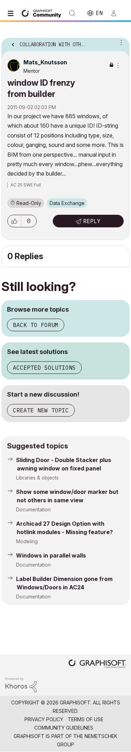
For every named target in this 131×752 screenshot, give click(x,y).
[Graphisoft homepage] (97, 664)
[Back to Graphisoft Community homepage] (42, 13)
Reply (92, 221)
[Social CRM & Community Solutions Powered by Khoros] (21, 684)
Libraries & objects (37, 478)
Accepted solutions (44, 367)
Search (72, 13)
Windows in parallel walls (51, 555)
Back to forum (35, 324)
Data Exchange (67, 203)
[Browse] (12, 13)
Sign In (117, 13)
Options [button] (119, 42)
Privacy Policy (43, 719)
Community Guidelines (63, 728)
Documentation (33, 509)
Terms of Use (85, 719)
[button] (14, 221)
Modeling (27, 541)
